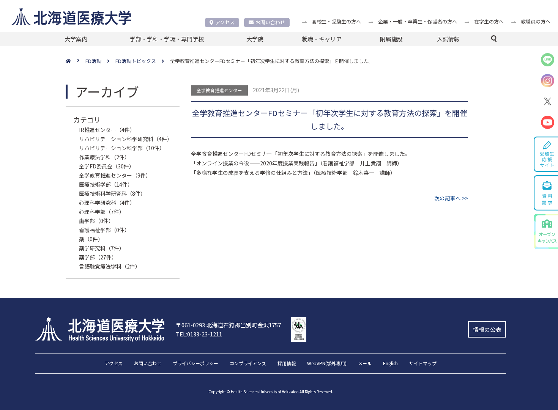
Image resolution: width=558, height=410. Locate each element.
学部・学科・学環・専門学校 (167, 39)
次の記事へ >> (451, 198)
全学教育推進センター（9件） (115, 175)
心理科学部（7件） (102, 211)
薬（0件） (91, 239)
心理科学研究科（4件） (107, 202)
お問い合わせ (270, 22)
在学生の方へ (489, 21)
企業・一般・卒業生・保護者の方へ (417, 21)
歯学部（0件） (96, 221)
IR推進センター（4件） (107, 130)
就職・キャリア (322, 39)
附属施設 (391, 39)
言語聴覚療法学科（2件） (109, 266)
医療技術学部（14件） (106, 184)
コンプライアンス (248, 363)
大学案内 (76, 39)
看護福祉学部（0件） (104, 230)
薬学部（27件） (98, 257)
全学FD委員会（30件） (106, 166)
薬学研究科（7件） (102, 248)
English (390, 363)
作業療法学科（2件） (104, 157)
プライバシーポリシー (195, 363)
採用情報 (286, 363)
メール (365, 363)
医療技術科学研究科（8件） (112, 193)
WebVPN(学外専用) (327, 363)
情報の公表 (487, 329)
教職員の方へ (535, 21)
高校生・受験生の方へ (336, 21)
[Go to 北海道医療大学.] (75, 61)
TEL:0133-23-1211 (199, 334)
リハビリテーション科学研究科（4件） (125, 139)
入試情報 (448, 39)
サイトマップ (423, 363)
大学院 (254, 39)
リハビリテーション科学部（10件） (122, 148)
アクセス (225, 22)
